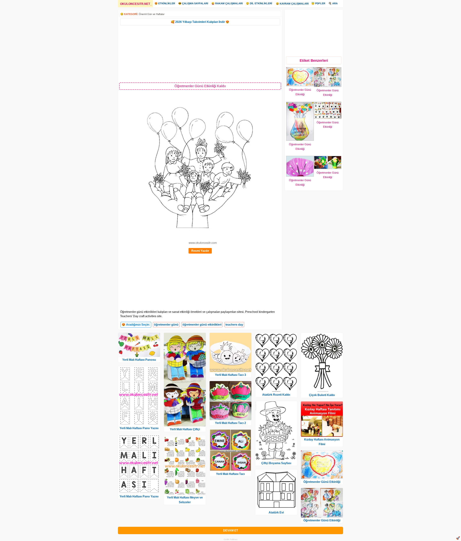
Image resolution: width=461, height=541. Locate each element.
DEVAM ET (230, 530)
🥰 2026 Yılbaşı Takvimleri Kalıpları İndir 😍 (200, 21)
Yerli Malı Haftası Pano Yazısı (139, 428)
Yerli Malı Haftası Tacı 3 (230, 374)
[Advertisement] (200, 53)
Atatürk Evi (276, 512)
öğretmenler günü (166, 324)
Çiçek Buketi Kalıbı (322, 395)
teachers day (234, 324)
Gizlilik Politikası (231, 539)
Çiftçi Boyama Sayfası (276, 463)
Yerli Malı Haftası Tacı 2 (230, 422)
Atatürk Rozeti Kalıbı (276, 394)
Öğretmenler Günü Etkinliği (321, 481)
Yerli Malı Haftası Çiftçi (185, 429)
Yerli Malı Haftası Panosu (139, 359)
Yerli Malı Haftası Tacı (230, 473)
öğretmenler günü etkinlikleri (201, 324)
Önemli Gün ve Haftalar (151, 14)
